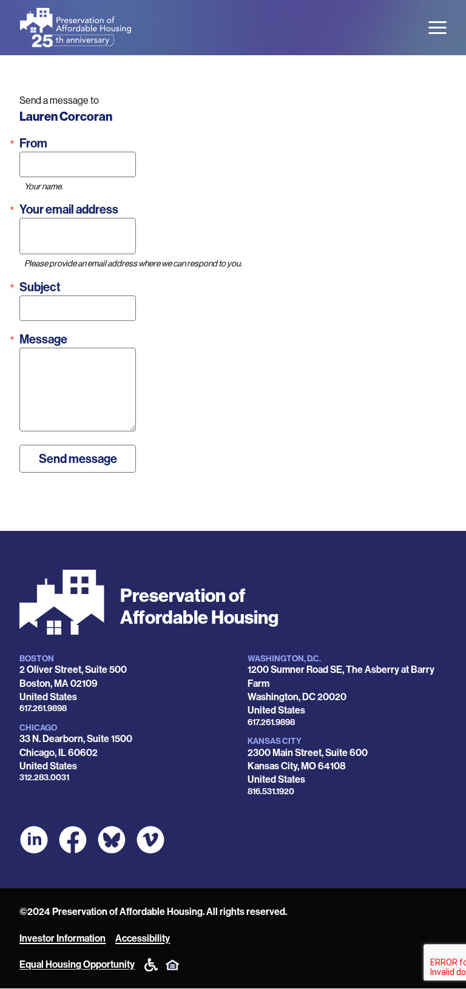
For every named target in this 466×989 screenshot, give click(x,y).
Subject (40, 287)
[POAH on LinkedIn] (34, 839)
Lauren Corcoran (65, 116)
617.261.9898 (43, 708)
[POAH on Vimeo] (150, 839)
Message (43, 339)
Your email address (68, 209)
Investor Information (62, 938)
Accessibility (142, 938)
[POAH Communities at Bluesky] (111, 839)
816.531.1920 (271, 791)
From (33, 143)
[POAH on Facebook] (72, 839)
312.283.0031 (44, 777)
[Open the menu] (437, 27)
